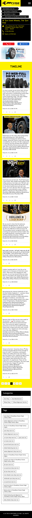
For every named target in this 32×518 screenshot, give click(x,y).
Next (17, 383)
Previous (5, 383)
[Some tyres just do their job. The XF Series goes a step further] (16, 169)
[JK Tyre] (11, 3)
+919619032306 (9, 31)
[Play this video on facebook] (16, 125)
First (2, 383)
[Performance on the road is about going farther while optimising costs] (16, 125)
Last (20, 383)
